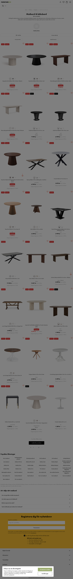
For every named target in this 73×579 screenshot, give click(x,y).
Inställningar (45, 573)
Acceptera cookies (45, 569)
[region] (28, 571)
